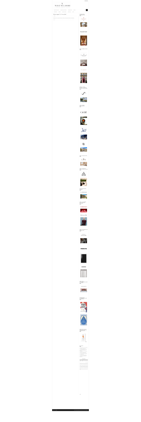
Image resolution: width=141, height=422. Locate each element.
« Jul (80, 394)
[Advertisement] (84, 382)
